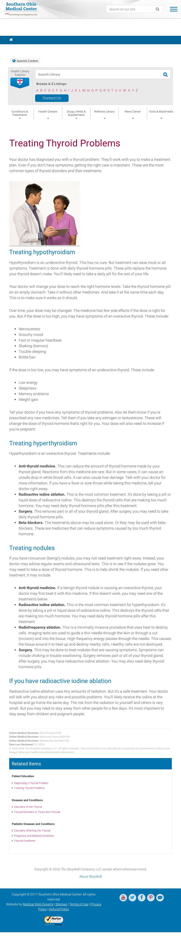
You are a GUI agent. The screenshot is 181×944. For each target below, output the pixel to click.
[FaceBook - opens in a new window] (141, 897)
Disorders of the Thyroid (28, 806)
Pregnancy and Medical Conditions (34, 835)
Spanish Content (27, 61)
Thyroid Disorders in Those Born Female (37, 812)
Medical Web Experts (38, 904)
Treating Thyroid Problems (29, 788)
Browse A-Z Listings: (51, 84)
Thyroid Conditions (24, 840)
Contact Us (52, 98)
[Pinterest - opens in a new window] (151, 897)
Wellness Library (104, 111)
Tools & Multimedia (161, 111)
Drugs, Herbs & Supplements (76, 113)
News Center (133, 111)
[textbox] (89, 74)
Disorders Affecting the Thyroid (32, 830)
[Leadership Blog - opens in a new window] (160, 897)
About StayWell (90, 876)
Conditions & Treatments (20, 113)
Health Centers (47, 111)
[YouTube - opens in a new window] (123, 897)
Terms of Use (79, 904)
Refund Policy (59, 909)
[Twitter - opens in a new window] (132, 897)
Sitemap (61, 904)
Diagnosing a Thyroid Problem (31, 783)
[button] (20, 83)
